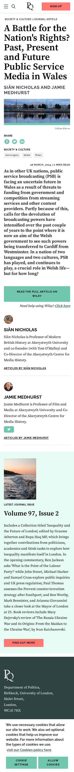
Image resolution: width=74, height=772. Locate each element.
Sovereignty (12, 155)
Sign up (56, 6)
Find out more (28, 642)
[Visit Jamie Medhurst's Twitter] (9, 429)
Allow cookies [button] (53, 762)
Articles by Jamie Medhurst (26, 437)
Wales (38, 155)
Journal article (45, 19)
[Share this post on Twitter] (14, 142)
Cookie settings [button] (21, 762)
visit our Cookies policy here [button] (29, 750)
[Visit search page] (13, 6)
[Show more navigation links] (6, 6)
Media (27, 155)
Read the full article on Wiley (37, 293)
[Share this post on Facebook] (7, 142)
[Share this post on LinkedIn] (22, 142)
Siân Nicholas (22, 87)
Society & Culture (18, 19)
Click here (62, 306)
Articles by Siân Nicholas (25, 368)
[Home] (30, 6)
